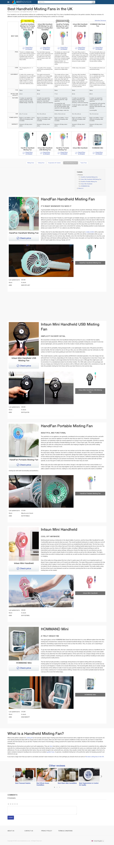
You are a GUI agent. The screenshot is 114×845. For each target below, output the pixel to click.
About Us (11, 831)
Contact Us (28, 831)
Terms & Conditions (65, 831)
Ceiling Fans (41, 162)
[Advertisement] (23, 181)
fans (51, 746)
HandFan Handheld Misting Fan (89, 177)
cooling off (29, 738)
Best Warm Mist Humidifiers (67, 783)
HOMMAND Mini (85, 186)
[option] (25, 776)
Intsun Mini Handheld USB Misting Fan (91, 179)
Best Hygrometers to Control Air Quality (88, 784)
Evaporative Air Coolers (54, 162)
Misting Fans (30, 162)
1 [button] (54, 787)
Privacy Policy (46, 831)
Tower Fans (83, 162)
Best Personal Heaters (22, 783)
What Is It (80, 188)
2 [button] (57, 787)
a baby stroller (90, 232)
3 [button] (59, 787)
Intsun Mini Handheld (86, 183)
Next (101, 776)
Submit (11, 817)
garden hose (50, 752)
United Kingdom (98, 841)
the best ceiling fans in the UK (94, 756)
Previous (13, 776)
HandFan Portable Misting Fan (89, 181)
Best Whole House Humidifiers (43, 784)
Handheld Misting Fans (71, 162)
